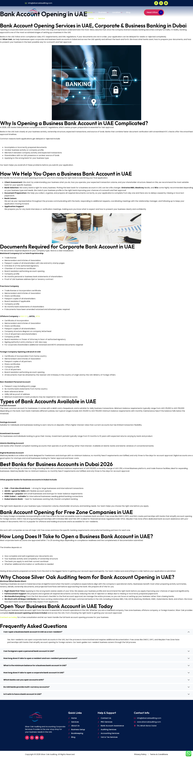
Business (102, 12)
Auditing (75, 12)
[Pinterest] (166, 3)
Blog (128, 12)
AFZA (38, 316)
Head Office (152, 12)
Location (116, 12)
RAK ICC (24, 316)
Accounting (60, 12)
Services (89, 12)
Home (49, 12)
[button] (96, 632)
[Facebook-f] (156, 3)
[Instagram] (161, 3)
